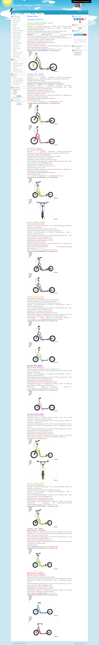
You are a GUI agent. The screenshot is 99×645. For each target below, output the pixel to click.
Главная (17, 13)
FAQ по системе (77, 54)
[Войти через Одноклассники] (80, 22)
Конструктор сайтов (78, 643)
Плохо (15, 93)
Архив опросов (21, 97)
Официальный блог (78, 52)
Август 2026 (80, 33)
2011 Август (77, 48)
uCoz (85, 643)
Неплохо (15, 92)
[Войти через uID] (75, 19)
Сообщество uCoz (77, 53)
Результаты (14, 97)
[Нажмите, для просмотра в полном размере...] (42, 71)
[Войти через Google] (85, 19)
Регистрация (27, 13)
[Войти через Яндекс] (82, 19)
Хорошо (15, 91)
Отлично (15, 90)
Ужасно (15, 94)
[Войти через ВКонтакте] (77, 19)
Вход (36, 13)
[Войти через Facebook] (80, 19)
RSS (42, 13)
